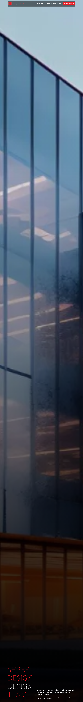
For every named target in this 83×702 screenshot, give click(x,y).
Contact (59, 3)
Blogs (55, 3)
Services (49, 3)
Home (38, 3)
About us (43, 3)
